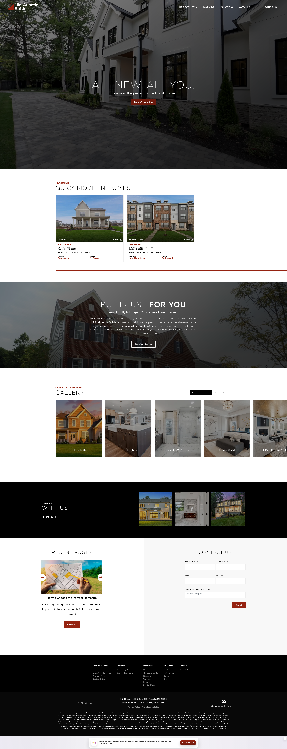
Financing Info (149, 676)
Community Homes (200, 393)
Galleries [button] (209, 7)
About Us (168, 665)
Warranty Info (149, 679)
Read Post (71, 624)
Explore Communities (143, 102)
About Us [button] (244, 7)
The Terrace (94, 258)
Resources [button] (227, 7)
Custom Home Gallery (126, 673)
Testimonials (169, 673)
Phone (220, 575)
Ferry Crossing (63, 258)
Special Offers (149, 685)
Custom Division (99, 679)
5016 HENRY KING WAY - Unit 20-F (143, 248)
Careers (167, 676)
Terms (144, 707)
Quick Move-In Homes (102, 673)
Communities (98, 670)
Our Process (148, 670)
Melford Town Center (137, 258)
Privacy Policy (134, 707)
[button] (285, 738)
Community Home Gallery (127, 670)
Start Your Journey (143, 344)
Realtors (146, 682)
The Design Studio (150, 673)
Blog (165, 679)
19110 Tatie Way (67, 248)
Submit (239, 605)
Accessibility (153, 707)
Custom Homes (221, 393)
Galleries (121, 665)
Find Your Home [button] (188, 7)
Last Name (223, 561)
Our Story (168, 670)
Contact (183, 665)
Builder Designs (224, 706)
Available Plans (99, 676)
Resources (148, 665)
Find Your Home (100, 665)
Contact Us (184, 670)
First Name (192, 561)
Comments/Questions (198, 589)
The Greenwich (167, 258)
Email (189, 575)
